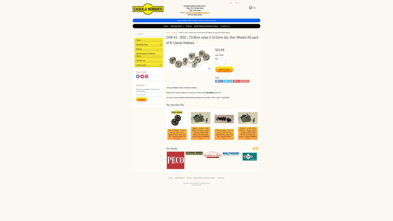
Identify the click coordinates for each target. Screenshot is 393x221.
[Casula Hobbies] (148, 9)
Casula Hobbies (196, 183)
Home (166, 26)
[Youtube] (142, 76)
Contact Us (225, 26)
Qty (216, 59)
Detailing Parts (178, 26)
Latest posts (149, 65)
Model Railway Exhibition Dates (206, 26)
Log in (230, 2)
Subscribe (141, 99)
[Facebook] (138, 76)
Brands (189, 26)
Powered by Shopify (196, 185)
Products (174, 33)
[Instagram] (146, 76)
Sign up (237, 2)
